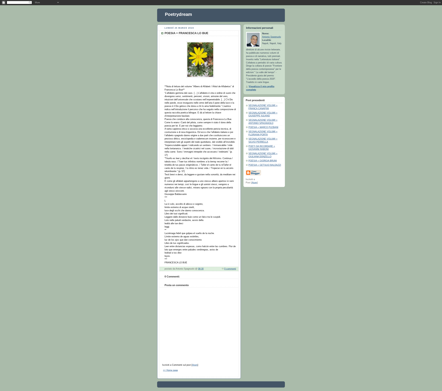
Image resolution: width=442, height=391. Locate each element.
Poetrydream (178, 14)
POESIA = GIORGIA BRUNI (262, 161)
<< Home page (170, 370)
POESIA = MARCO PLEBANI (263, 127)
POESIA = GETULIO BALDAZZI (264, 165)
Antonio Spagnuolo (271, 37)
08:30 (201, 269)
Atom (195, 365)
